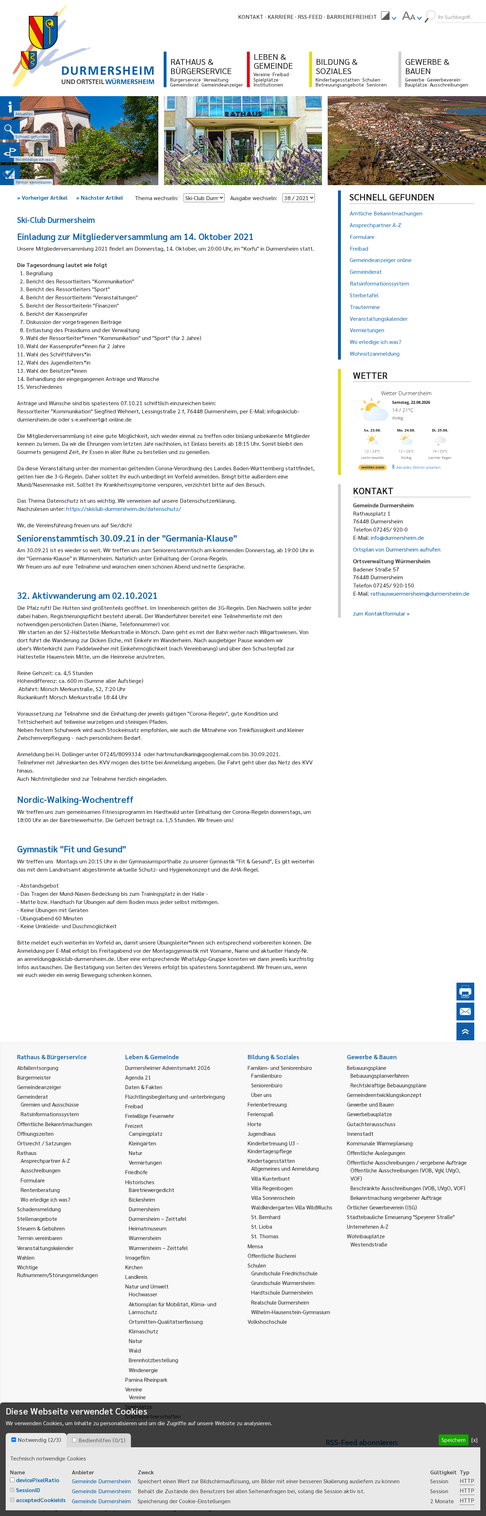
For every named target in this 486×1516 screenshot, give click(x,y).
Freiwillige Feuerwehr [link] (149, 1115)
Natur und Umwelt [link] (147, 1286)
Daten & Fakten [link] (143, 1087)
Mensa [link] (255, 1246)
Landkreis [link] (136, 1276)
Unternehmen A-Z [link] (368, 1226)
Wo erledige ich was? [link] (45, 1199)
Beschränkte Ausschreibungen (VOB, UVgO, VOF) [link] (407, 1188)
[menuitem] (388, 16)
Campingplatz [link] (146, 1133)
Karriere (281, 16)
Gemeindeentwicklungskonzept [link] (384, 1094)
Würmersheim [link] (145, 1237)
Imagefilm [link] (137, 1257)
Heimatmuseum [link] (148, 1228)
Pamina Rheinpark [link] (146, 1379)
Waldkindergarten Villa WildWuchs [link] (291, 1207)
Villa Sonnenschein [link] (273, 1197)
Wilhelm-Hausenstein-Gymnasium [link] (290, 1312)
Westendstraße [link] (368, 1244)
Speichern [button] (454, 1439)
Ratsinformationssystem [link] (50, 1114)
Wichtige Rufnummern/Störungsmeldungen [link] (57, 1271)
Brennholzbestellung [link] (153, 1360)
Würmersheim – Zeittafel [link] (158, 1247)
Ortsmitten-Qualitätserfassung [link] (166, 1321)
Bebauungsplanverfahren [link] (379, 1075)
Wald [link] (135, 1350)
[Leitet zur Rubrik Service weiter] (10, 152)
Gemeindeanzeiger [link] (39, 1087)
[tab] (36, 1440)
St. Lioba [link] (261, 1226)
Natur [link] (135, 1152)
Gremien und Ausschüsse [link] (50, 1104)
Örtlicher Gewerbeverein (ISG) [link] (382, 1207)
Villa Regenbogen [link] (272, 1188)
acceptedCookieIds (40, 1500)
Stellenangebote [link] (37, 1218)
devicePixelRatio (37, 1480)
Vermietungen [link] (145, 1162)
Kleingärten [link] (142, 1143)
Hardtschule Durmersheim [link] (282, 1292)
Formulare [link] (33, 1180)
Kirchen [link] (134, 1267)
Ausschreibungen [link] (40, 1170)
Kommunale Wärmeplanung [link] (380, 1143)
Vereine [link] (137, 1397)
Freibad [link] (134, 1106)
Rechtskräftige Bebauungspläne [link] (388, 1085)
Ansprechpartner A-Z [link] (45, 1160)
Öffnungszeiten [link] (35, 1133)
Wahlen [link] (26, 1257)
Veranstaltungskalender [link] (45, 1247)
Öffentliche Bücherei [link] (272, 1255)
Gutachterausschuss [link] (371, 1124)
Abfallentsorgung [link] (37, 1067)
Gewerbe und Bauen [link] (370, 1104)
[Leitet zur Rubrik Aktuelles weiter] (10, 107)
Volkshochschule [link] (267, 1321)
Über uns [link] (261, 1094)
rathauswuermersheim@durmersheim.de (420, 593)
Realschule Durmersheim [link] (280, 1302)
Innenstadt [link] (360, 1133)
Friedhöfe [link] (136, 1172)
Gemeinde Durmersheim (101, 1481)
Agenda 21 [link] (138, 1077)
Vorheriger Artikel (42, 197)
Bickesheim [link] (142, 1199)
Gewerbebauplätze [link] (369, 1114)
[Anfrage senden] (465, 1018)
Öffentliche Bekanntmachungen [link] (54, 1124)
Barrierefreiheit (352, 16)
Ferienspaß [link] (261, 1114)
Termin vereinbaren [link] (39, 1237)
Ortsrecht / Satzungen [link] (44, 1143)
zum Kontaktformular (379, 613)
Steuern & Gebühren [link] (41, 1228)
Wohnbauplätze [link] (366, 1236)
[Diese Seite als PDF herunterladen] (465, 998)
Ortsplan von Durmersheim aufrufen (396, 549)
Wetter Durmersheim (406, 393)
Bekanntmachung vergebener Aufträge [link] (396, 1197)
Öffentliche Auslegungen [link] (376, 1152)
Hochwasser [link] (143, 1294)
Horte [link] (255, 1124)
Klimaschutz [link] (143, 1331)
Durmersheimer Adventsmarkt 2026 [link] (167, 1067)
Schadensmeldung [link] (39, 1209)
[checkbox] (13, 1439)
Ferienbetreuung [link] (267, 1104)
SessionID (28, 1490)
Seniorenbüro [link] (266, 1085)
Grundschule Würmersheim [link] (283, 1282)
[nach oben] (465, 1038)
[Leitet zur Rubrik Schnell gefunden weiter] (10, 130)
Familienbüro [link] (266, 1075)
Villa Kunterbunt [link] (270, 1178)
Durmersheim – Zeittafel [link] (157, 1218)
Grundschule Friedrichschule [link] (284, 1273)
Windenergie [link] (143, 1370)
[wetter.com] (372, 468)
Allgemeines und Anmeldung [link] (285, 1168)
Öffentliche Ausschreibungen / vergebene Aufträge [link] (407, 1162)
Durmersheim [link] (144, 1209)
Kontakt (250, 16)
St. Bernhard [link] (265, 1216)
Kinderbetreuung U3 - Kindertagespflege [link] (273, 1147)
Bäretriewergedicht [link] (151, 1189)
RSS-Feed (310, 16)
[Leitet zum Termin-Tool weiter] (10, 175)
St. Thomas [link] (265, 1236)
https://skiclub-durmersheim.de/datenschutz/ (123, 508)
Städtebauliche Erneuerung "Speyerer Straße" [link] (401, 1216)
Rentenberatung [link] (40, 1189)
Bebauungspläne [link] (366, 1067)
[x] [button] (474, 1439)
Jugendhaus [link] (262, 1133)
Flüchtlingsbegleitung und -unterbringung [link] (175, 1096)
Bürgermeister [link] (34, 1077)
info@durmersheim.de (397, 537)
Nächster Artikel (99, 197)
